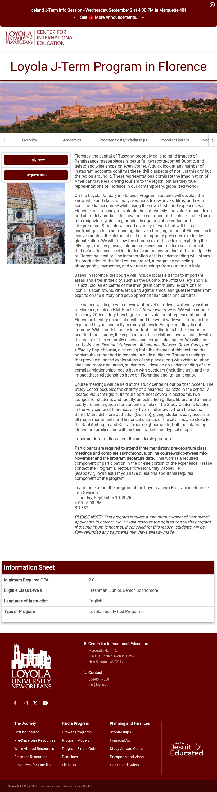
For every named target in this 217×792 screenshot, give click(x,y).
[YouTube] (45, 703)
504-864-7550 (98, 679)
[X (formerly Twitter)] (35, 703)
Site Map (88, 786)
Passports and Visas (127, 757)
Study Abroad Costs (126, 748)
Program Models (75, 740)
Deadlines (70, 757)
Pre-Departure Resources (34, 740)
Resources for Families (32, 765)
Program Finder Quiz (79, 748)
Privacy (78, 786)
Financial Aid (120, 740)
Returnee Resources (30, 757)
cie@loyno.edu (99, 685)
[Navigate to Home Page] (40, 38)
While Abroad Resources (34, 748)
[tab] (29, 140)
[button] (109, 18)
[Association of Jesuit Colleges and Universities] (187, 750)
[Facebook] (15, 703)
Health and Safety (124, 765)
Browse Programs (77, 732)
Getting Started (26, 732)
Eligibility (69, 765)
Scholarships (120, 732)
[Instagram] (25, 703)
